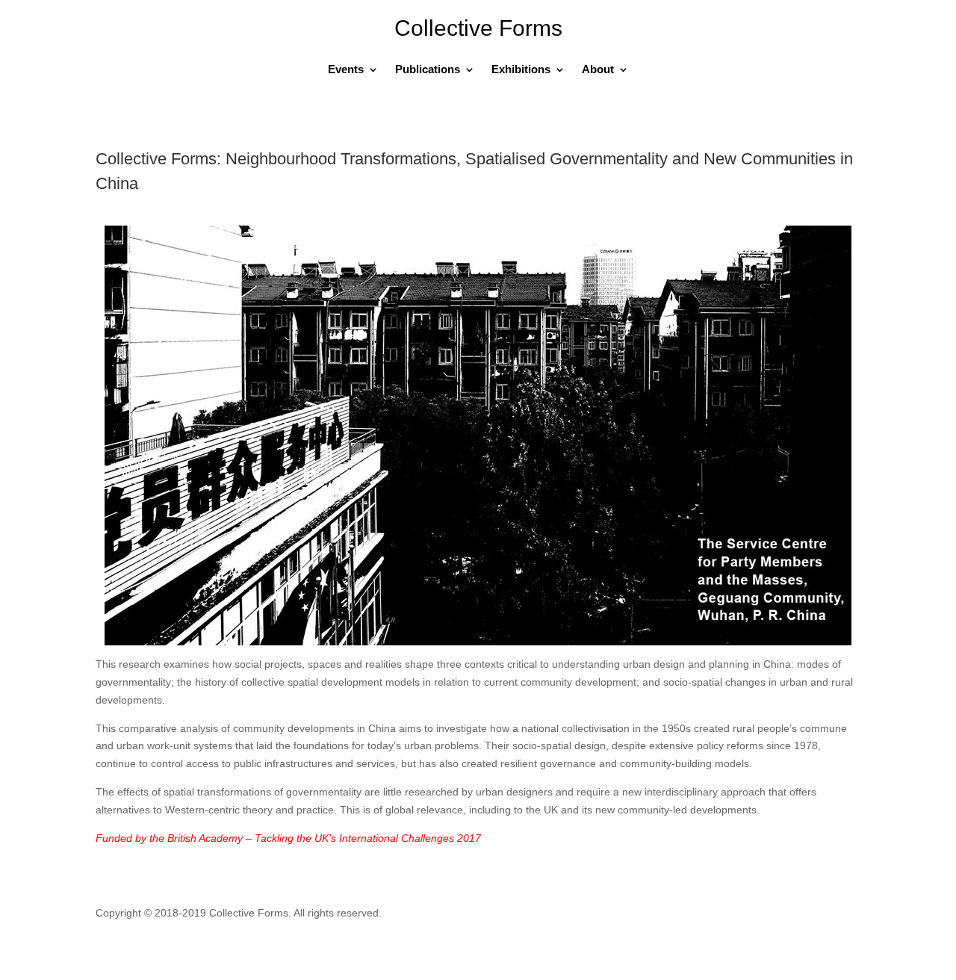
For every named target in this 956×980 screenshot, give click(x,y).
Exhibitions (520, 69)
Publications (427, 69)
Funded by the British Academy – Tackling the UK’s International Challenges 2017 (288, 838)
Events (346, 69)
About (598, 69)
